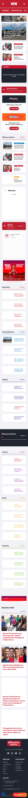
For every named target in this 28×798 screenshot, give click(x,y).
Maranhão (5, 10)
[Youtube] (15, 753)
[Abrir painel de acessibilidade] (3, 794)
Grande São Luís (16, 10)
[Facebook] (8, 753)
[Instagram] (12, 753)
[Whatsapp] (19, 753)
